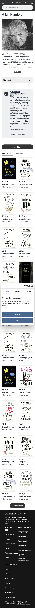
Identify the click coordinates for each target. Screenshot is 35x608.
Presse (7, 548)
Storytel (7, 583)
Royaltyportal (22, 541)
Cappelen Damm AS (12, 602)
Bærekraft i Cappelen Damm (23, 559)
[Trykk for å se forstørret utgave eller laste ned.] (17, 34)
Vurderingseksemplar (11, 553)
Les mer (17, 72)
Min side (7, 539)
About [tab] (29, 291)
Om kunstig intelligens (21, 555)
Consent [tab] (6, 291)
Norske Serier (9, 578)
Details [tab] (17, 291)
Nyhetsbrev (22, 536)
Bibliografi (7, 80)
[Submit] (4, 7)
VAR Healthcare (10, 597)
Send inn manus (10, 544)
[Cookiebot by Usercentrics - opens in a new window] (25, 286)
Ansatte (7, 557)
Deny (17, 320)
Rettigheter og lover (23, 604)
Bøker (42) (19, 153)
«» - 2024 (18, 94)
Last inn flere (17, 506)
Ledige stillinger (23, 532)
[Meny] (3, 3)
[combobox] (17, 7)
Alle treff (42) (7, 153)
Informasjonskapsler (24, 550)
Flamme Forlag (9, 588)
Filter (19, 147)
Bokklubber (8, 574)
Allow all (18, 314)
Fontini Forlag (9, 592)
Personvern (22, 545)
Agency (7, 569)
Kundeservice (9, 534)
